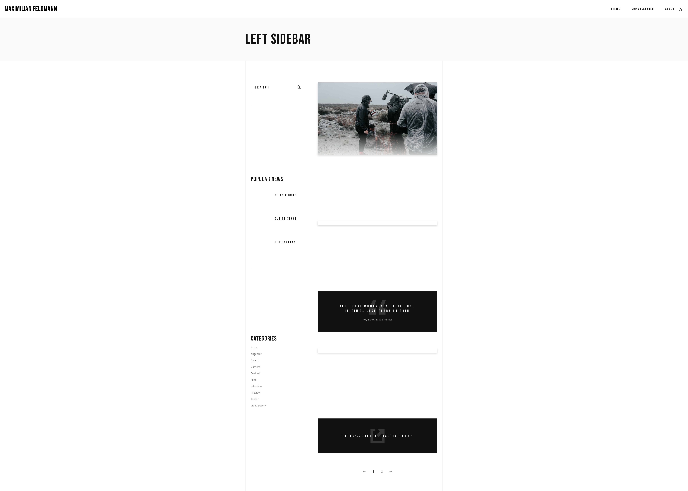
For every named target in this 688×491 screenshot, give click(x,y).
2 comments (361, 204)
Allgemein (257, 354)
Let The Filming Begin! (371, 160)
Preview (255, 392)
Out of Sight (286, 219)
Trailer (255, 399)
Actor (254, 347)
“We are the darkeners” (376, 230)
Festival (352, 169)
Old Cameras (285, 242)
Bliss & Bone (285, 195)
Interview (342, 239)
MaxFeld (369, 169)
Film (253, 379)
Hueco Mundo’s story (369, 358)
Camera (341, 169)
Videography (258, 405)
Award (331, 169)
